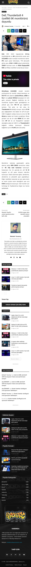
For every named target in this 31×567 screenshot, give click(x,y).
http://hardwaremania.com (16, 238)
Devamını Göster (15, 359)
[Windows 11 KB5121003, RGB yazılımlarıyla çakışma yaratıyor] (6, 271)
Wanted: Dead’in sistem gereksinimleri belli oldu (8, 214)
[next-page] (5, 293)
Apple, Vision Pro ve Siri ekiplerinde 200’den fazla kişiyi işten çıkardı (19, 317)
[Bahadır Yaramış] (3, 26)
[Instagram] (14, 257)
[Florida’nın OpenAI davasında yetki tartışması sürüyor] (6, 287)
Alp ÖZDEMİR (5, 382)
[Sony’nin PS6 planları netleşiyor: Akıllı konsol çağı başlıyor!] (6, 452)
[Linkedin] (13, 31)
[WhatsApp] (9, 31)
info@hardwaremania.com (14, 542)
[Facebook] (17, 31)
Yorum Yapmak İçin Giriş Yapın (16, 304)
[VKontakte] (24, 554)
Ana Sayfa (4, 7)
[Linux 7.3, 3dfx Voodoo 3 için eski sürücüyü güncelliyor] (6, 279)
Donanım (10, 7)
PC (7, 194)
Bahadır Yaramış (9, 26)
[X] (20, 31)
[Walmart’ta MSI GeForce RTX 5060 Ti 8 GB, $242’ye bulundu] (6, 327)
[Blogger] (7, 554)
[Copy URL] (24, 31)
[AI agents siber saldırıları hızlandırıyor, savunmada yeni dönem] (6, 344)
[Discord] (11, 257)
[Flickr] (15, 554)
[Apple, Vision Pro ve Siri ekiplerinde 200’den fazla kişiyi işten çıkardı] (6, 317)
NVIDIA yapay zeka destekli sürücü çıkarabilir (23, 214)
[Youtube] (20, 257)
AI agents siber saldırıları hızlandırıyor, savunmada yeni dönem (19, 343)
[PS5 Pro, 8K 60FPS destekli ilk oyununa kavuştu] (6, 460)
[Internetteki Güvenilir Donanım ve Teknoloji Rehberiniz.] (15, 516)
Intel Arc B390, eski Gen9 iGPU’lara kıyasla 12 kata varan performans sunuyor (14, 376)
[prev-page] (3, 293)
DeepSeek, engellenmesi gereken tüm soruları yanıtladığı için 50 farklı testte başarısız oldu (19, 467)
